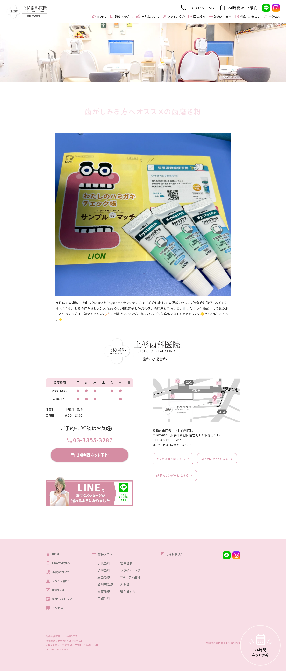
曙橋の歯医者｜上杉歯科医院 (173, 430)
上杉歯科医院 (76, 640)
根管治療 (103, 591)
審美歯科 (126, 563)
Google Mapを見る (215, 459)
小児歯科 (103, 563)
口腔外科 (103, 598)
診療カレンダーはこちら (172, 475)
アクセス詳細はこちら (170, 459)
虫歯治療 (103, 577)
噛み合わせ (128, 591)
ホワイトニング (130, 570)
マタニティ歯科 (130, 577)
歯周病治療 (105, 584)
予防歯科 (103, 570)
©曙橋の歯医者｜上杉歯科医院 (223, 642)
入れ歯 (125, 584)
